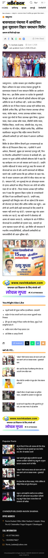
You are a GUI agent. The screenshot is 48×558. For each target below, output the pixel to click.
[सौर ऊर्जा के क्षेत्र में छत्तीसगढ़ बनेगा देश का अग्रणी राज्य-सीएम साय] (8, 371)
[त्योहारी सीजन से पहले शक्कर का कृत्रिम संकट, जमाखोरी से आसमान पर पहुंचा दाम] (8, 395)
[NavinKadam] (16, 2)
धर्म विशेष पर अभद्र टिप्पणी (14, 333)
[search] (31, 3)
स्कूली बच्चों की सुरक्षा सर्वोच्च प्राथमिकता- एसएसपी (22, 310)
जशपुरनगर (8, 17)
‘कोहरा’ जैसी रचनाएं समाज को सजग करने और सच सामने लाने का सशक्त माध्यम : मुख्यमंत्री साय (31, 359)
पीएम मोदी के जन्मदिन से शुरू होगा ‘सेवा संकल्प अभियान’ (31, 382)
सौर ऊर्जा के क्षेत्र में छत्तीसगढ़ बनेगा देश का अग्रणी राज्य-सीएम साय (30, 370)
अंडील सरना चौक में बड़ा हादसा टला (17, 329)
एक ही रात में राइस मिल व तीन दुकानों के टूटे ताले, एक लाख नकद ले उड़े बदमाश (30, 405)
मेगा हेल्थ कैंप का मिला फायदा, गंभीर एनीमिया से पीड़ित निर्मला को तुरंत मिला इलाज (31, 483)
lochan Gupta (17, 45)
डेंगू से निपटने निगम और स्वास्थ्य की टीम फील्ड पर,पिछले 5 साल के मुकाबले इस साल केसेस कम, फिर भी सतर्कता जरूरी (31, 449)
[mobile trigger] (4, 2)
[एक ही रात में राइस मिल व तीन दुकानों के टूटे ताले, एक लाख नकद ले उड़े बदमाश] (8, 407)
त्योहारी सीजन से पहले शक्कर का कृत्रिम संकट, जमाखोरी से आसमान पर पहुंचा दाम (29, 393)
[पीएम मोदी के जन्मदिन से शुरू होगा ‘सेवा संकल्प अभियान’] (8, 383)
